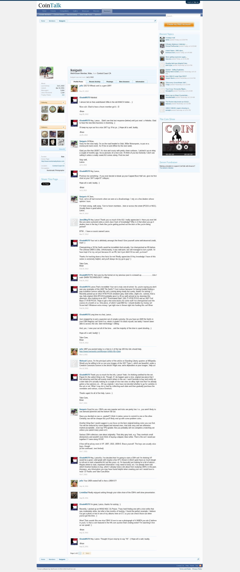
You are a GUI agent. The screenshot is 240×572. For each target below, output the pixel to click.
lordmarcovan (170, 52)
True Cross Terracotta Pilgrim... (176, 89)
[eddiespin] (61, 109)
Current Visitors (59, 14)
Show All (62, 149)
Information (140, 81)
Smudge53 (169, 91)
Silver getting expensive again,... (176, 57)
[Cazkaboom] (61, 142)
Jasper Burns (170, 78)
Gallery (75, 11)
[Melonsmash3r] (44, 134)
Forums (53, 11)
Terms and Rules (185, 569)
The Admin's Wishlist (166, 168)
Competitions (64, 11)
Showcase (85, 11)
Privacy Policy (197, 569)
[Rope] (44, 109)
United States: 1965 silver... (175, 50)
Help (187, 565)
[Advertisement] (98, 45)
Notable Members (45, 14)
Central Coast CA (58, 166)
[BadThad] (44, 117)
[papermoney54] (44, 142)
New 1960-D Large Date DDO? (176, 76)
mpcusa (168, 59)
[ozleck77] (53, 134)
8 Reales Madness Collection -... (176, 44)
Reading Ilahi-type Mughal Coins (176, 63)
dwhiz (167, 40)
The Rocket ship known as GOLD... (178, 102)
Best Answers (124, 81)
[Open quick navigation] (155, 21)
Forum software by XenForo (56, 569)
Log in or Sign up (192, 2)
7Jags (168, 84)
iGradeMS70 (84, 97)
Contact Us (180, 565)
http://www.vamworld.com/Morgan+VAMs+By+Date (100, 351)
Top (196, 565)
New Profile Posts (86, 14)
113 (63, 95)
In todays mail (170, 38)
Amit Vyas (169, 65)
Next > (88, 553)
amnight (168, 110)
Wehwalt (83, 361)
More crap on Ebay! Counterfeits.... (177, 95)
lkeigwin (83, 141)
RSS (200, 566)
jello (81, 86)
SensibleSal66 (170, 97)
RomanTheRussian (172, 46)
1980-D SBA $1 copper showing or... (178, 108)
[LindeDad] (61, 134)
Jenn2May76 (84, 220)
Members (107, 11)
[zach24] (53, 109)
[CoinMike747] (53, 142)
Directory (96, 11)
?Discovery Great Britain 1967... (176, 82)
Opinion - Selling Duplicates (175, 70)
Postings (110, 81)
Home (44, 11)
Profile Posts (78, 81)
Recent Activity (94, 81)
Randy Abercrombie (172, 71)
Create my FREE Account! (179, 24)
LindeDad (83, 492)
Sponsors (98, 14)
